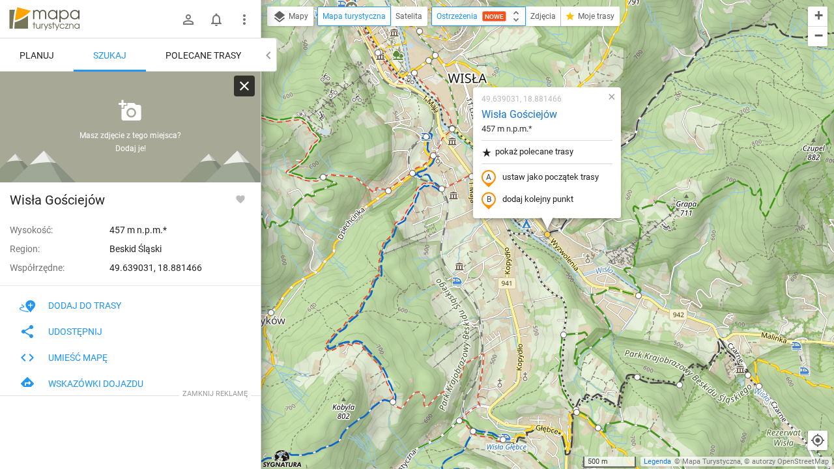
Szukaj (109, 55)
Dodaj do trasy (84, 305)
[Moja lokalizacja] (817, 440)
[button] (323, 177)
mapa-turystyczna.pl (44, 19)
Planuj (37, 55)
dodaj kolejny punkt (537, 199)
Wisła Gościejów (519, 114)
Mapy (297, 16)
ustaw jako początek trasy (550, 177)
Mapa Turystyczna (711, 461)
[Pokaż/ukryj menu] (244, 19)
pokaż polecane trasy (534, 151)
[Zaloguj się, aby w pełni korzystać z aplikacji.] (240, 198)
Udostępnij (75, 331)
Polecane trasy (203, 55)
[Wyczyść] (244, 86)
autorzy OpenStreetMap (790, 461)
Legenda (657, 461)
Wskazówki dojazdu (95, 383)
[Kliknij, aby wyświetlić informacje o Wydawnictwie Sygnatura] (282, 458)
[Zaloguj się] (188, 19)
